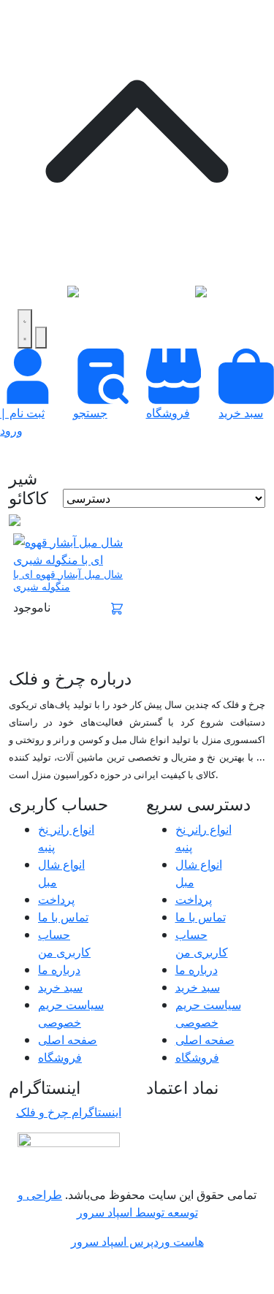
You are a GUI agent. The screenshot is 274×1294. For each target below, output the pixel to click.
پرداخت (56, 899)
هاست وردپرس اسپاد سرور (137, 1241)
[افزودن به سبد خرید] (117, 607)
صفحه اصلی (67, 1040)
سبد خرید (60, 987)
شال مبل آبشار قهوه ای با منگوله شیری (68, 580)
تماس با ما (63, 917)
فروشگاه (60, 1057)
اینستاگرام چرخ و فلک (68, 1112)
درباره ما (59, 970)
